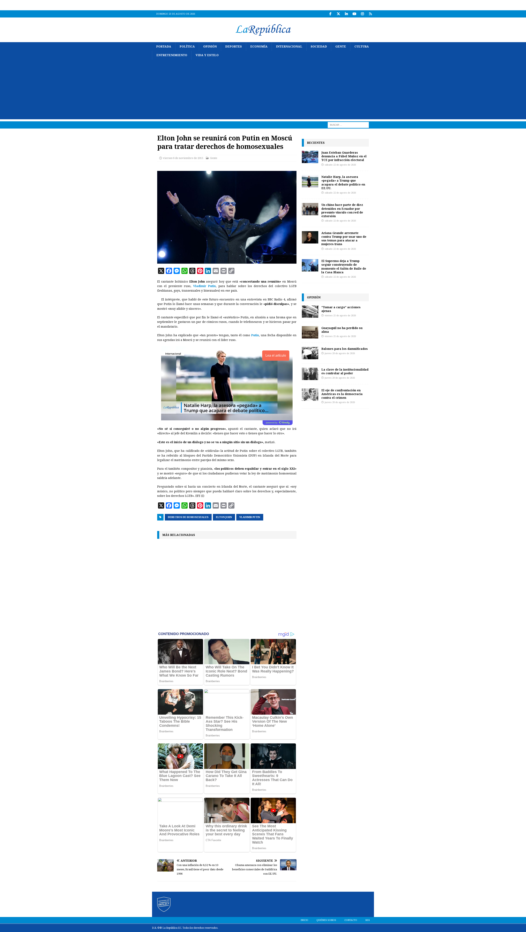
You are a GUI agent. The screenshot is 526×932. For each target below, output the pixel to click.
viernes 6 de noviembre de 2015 (183, 158)
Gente (340, 46)
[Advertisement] (263, 90)
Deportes (233, 46)
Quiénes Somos (326, 920)
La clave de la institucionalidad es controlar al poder (344, 371)
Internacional (289, 46)
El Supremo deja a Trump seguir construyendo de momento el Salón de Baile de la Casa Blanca (343, 266)
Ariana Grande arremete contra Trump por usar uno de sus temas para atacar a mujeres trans (343, 238)
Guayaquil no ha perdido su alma (341, 330)
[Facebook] (330, 13)
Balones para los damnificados (344, 349)
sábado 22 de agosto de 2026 (340, 164)
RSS (367, 920)
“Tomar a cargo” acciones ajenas (341, 309)
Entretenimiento (171, 55)
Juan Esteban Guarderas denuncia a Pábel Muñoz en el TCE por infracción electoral (344, 156)
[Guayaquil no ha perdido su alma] (310, 332)
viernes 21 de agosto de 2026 (340, 315)
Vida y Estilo (207, 55)
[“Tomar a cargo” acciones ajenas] (310, 311)
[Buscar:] (348, 124)
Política (187, 46)
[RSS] (370, 13)
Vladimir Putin (249, 517)
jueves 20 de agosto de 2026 (340, 353)
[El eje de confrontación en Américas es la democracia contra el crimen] (310, 394)
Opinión (210, 46)
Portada (163, 46)
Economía (259, 46)
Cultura (361, 46)
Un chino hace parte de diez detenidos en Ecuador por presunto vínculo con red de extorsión (342, 210)
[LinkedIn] (346, 13)
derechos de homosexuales (188, 517)
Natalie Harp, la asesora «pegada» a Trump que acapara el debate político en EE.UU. (343, 182)
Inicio (304, 920)
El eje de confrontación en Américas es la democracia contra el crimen (342, 394)
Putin (255, 335)
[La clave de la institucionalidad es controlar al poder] (310, 374)
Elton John (224, 517)
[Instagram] (362, 13)
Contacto (350, 920)
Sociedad (319, 46)
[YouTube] (354, 13)
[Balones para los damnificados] (310, 353)
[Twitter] (338, 13)
